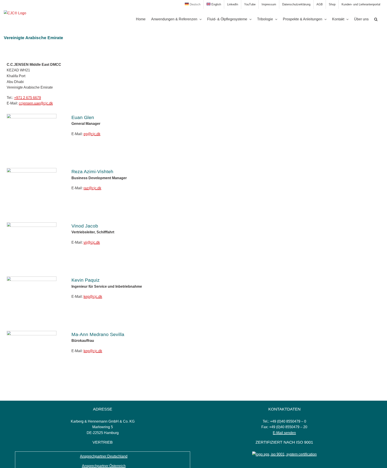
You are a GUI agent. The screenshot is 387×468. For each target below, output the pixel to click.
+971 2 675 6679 (27, 98)
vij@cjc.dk (92, 242)
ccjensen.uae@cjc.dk (36, 103)
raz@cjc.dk (92, 188)
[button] (376, 19)
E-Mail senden (284, 433)
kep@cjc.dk (93, 296)
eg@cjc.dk (92, 134)
